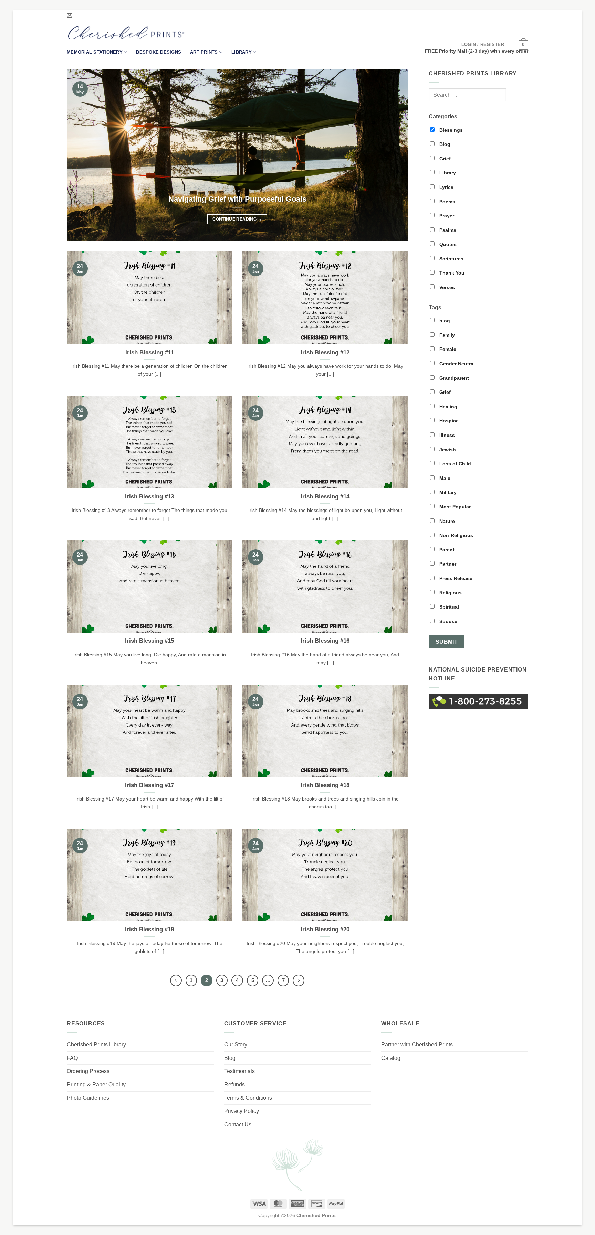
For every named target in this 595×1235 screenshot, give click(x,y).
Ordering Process (88, 1071)
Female (447, 349)
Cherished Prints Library (96, 1045)
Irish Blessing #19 (149, 929)
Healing (447, 406)
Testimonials (239, 1071)
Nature (446, 521)
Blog (444, 144)
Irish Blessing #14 (325, 496)
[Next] (392, 155)
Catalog (390, 1058)
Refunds (234, 1084)
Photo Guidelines (88, 1098)
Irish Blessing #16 (325, 640)
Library (241, 52)
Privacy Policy (241, 1111)
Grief (444, 158)
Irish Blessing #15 (149, 640)
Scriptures (450, 258)
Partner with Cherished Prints (417, 1045)
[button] (482, 45)
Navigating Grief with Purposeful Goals (237, 199)
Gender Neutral (456, 363)
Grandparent (453, 378)
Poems (446, 201)
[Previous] (82, 155)
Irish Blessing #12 (325, 352)
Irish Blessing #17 (149, 785)
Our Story (235, 1045)
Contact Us (237, 1124)
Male (444, 478)
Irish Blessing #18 (325, 785)
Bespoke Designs (158, 52)
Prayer (446, 215)
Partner (447, 564)
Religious (450, 592)
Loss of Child (454, 463)
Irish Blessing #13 (149, 496)
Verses (446, 287)
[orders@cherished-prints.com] (70, 15)
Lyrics (445, 187)
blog (444, 320)
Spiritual (448, 607)
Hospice (448, 420)
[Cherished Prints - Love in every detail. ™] (126, 32)
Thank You (451, 273)
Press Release (455, 578)
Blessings (450, 130)
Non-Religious (455, 535)
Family (446, 335)
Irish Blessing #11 (149, 352)
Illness (446, 435)
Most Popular (454, 506)
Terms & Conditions (248, 1098)
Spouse (447, 621)
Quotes (447, 244)
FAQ (72, 1058)
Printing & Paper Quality (96, 1084)
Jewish (447, 449)
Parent (446, 549)
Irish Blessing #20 (325, 929)
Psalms (447, 230)
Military (447, 492)
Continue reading (237, 219)
